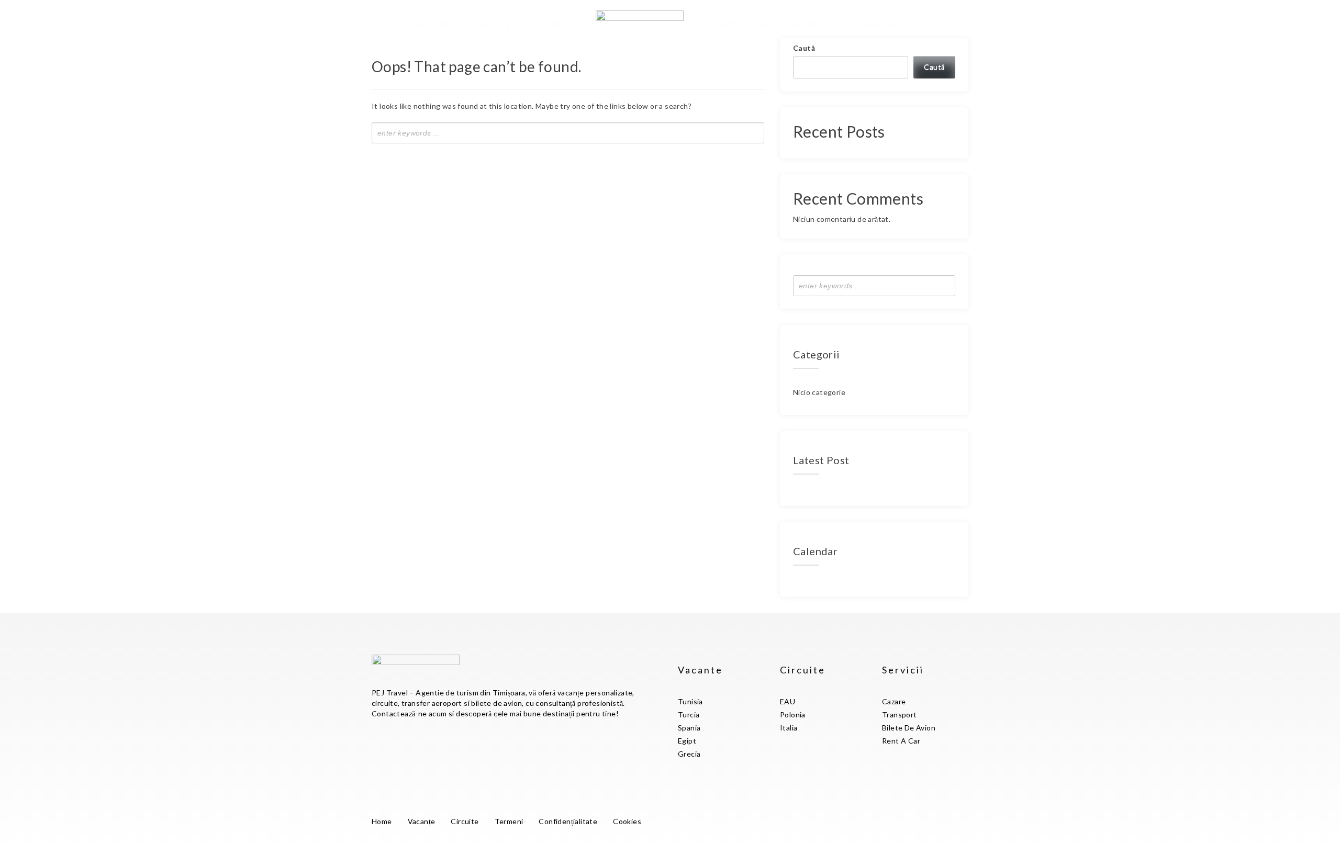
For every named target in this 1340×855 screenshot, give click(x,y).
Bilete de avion (888, 23)
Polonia (793, 714)
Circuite (491, 23)
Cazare (545, 23)
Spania (689, 727)
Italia (788, 727)
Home (382, 821)
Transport (810, 23)
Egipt (687, 740)
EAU (787, 701)
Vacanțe (435, 23)
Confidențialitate (568, 821)
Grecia (689, 753)
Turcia (688, 714)
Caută (804, 47)
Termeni (509, 821)
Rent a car (743, 23)
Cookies (627, 821)
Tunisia (690, 701)
